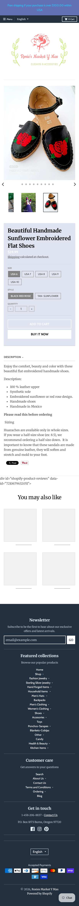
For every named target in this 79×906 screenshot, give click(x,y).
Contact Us (39, 783)
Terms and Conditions (38, 787)
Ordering (38, 791)
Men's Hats (38, 696)
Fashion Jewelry (38, 678)
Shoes (38, 713)
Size (10, 268)
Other (38, 735)
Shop (38, 674)
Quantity (13, 303)
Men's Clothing (38, 704)
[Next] (75, 184)
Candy (39, 739)
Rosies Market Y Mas (45, 889)
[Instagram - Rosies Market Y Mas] (39, 829)
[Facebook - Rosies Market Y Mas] (32, 829)
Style (11, 289)
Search (40, 774)
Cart (71, 19)
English (21, 19)
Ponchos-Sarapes (38, 726)
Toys (39, 721)
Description (12, 357)
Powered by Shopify (39, 893)
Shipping (14, 257)
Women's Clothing (38, 708)
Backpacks (39, 700)
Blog (39, 796)
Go (71, 640)
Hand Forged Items (38, 687)
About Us (38, 778)
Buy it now (39, 334)
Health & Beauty (38, 743)
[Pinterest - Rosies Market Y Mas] (46, 829)
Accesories (38, 717)
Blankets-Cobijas (39, 730)
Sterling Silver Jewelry (38, 682)
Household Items (38, 691)
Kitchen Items (38, 748)
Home (39, 669)
